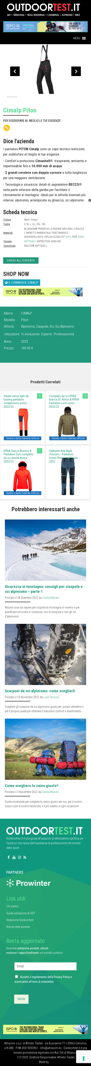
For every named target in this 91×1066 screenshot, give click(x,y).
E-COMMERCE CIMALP (23, 282)
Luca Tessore (51, 697)
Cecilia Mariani (50, 597)
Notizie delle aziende (18, 927)
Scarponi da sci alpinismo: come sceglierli (40, 690)
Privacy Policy (62, 977)
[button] (76, 38)
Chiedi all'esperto (21, 260)
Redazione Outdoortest (20, 920)
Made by (44, 1062)
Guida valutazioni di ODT (20, 913)
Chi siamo (12, 906)
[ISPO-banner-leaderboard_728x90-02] (43, 291)
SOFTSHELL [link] (30, 241)
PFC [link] (69, 236)
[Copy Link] (7, 128)
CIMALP (26, 313)
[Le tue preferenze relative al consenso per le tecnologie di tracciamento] (84, 1059)
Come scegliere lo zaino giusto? (32, 785)
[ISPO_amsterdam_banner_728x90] (45, 25)
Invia (21, 999)
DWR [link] (80, 236)
